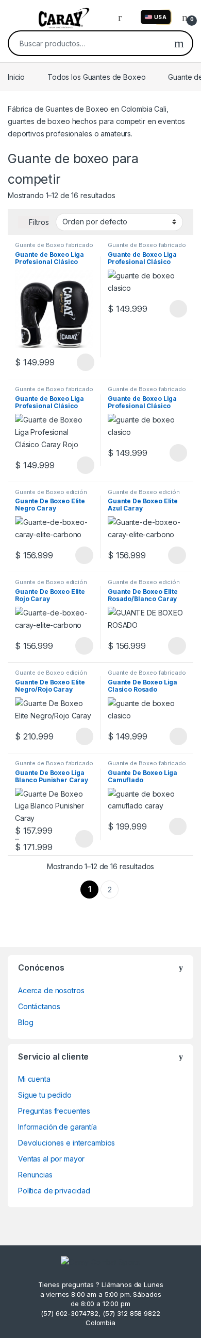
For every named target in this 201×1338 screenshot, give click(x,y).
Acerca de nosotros (51, 990)
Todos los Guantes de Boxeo (96, 77)
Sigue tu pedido (45, 1094)
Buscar (179, 43)
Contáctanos (39, 1006)
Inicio (16, 77)
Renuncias (35, 1174)
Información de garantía (57, 1126)
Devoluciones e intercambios (66, 1142)
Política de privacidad (54, 1190)
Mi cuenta (34, 1079)
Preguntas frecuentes (54, 1110)
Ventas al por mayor (51, 1158)
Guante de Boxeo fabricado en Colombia (54, 248)
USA (160, 17)
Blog (25, 1022)
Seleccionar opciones (74, 362)
